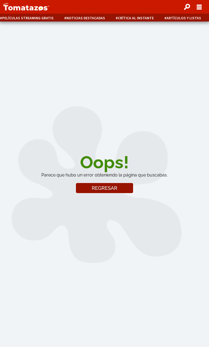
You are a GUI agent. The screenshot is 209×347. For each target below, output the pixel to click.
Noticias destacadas (85, 18)
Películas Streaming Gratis (28, 18)
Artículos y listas (184, 18)
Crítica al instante (136, 18)
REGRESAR (104, 188)
